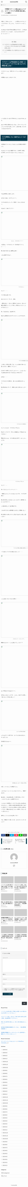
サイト (4, 984)
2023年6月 (5, 1079)
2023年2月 (5, 1091)
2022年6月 (5, 1115)
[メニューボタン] (2, 2)
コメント (5, 957)
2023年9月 (5, 1070)
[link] (14, 866)
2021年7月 (5, 1147)
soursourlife (14, 2)
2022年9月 (5, 1106)
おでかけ (5, 1176)
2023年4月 (5, 1085)
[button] (3, 835)
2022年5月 (5, 1118)
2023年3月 (5, 1088)
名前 (4, 974)
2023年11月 (5, 1064)
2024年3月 (5, 1052)
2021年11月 (5, 1135)
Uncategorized (6, 1173)
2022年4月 (5, 1121)
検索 (24, 1003)
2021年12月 (5, 1132)
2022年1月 (5, 1129)
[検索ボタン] (26, 2)
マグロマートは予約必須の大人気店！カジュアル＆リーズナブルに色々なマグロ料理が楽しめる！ (15, 46)
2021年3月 (5, 1159)
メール (5, 979)
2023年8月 (5, 1073)
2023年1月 (5, 1094)
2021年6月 (5, 1150)
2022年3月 (5, 1123)
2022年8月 (5, 1109)
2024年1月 (5, 1058)
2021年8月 (5, 1144)
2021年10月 (5, 1138)
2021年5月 (5, 1153)
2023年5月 (5, 1082)
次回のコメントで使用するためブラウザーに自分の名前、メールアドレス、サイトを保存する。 (14, 989)
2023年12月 (5, 1061)
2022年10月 (5, 1103)
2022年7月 (5, 1112)
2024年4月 (5, 1049)
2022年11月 (5, 1100)
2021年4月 (5, 1156)
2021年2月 (5, 1162)
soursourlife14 (14, 862)
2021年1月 (5, 1165)
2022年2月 (5, 1126)
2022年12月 (5, 1097)
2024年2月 (5, 1055)
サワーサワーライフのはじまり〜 (8, 1041)
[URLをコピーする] (25, 835)
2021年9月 (5, 1141)
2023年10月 (5, 1067)
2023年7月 (5, 1076)
